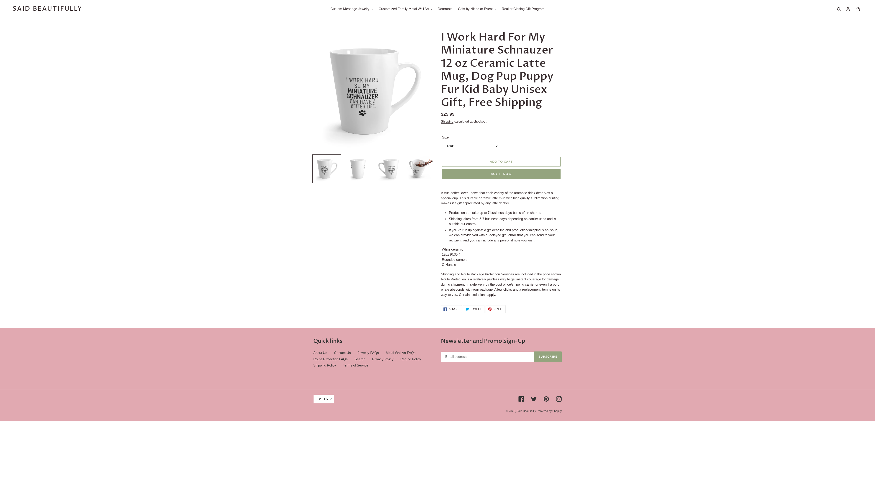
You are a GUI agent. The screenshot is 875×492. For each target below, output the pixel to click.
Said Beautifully (47, 9)
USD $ (323, 399)
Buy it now (501, 174)
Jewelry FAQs (368, 353)
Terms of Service (355, 365)
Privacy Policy (383, 359)
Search (360, 359)
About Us (320, 353)
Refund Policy (410, 359)
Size (445, 137)
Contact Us (342, 353)
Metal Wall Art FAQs (401, 353)
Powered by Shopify (549, 411)
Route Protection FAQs (330, 359)
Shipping (447, 121)
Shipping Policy (324, 365)
